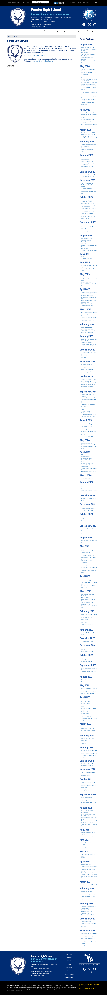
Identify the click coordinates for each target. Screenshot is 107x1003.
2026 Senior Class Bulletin (87, 119)
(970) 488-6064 (45, 24)
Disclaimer (94, 972)
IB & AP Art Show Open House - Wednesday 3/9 (89, 301)
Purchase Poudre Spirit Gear (88, 416)
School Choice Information (87, 651)
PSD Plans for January (86, 921)
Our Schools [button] (27, 3)
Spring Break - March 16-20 (88, 134)
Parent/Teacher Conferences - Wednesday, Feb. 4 (88, 158)
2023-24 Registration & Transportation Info (87, 551)
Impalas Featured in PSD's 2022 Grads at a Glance (89, 689)
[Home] (18, 17)
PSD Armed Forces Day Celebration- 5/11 (87, 603)
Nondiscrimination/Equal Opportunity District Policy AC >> (89, 985)
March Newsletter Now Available (89, 138)
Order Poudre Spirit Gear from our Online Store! (88, 672)
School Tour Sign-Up (86, 381)
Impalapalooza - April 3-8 (87, 594)
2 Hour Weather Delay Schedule (89, 753)
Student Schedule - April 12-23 (88, 873)
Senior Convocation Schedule (88, 445)
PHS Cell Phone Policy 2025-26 (89, 250)
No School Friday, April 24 (87, 113)
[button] (96, 3)
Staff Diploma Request (86, 910)
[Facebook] (83, 25)
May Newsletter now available (88, 106)
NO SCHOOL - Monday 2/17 (88, 331)
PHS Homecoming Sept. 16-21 (88, 414)
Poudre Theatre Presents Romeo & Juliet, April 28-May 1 (89, 701)
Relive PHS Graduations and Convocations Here (88, 70)
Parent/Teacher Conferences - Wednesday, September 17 (88, 231)
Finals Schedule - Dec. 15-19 (88, 176)
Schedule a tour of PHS (86, 775)
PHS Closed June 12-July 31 (88, 554)
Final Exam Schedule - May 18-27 (89, 82)
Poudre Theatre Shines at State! (88, 923)
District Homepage (86, 972)
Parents (72, 3)
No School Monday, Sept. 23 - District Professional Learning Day (88, 399)
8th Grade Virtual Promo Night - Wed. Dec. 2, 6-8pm (89, 934)
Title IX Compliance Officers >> (87, 988)
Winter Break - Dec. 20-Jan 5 (88, 175)
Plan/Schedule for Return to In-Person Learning (88, 907)
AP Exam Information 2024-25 (88, 379)
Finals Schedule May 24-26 (87, 555)
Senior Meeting (84, 466)
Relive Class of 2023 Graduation (89, 549)
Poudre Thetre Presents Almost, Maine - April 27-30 (89, 580)
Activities (36, 31)
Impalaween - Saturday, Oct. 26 (88, 383)
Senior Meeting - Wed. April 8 (88, 126)
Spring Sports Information (87, 148)
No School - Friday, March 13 (88, 136)
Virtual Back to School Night (88, 814)
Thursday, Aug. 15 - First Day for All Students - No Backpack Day (89, 430)
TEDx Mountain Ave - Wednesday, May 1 (86, 455)
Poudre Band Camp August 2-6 (88, 836)
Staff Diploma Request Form (88, 764)
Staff (79, 3)
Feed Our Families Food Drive (88, 368)
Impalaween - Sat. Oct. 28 (87, 522)
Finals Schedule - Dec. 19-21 (88, 641)
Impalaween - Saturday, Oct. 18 (88, 203)
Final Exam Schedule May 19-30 (89, 277)
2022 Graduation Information (88, 707)
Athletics (45, 31)
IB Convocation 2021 (86, 864)
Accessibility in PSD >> (85, 991)
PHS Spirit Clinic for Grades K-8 (88, 411)
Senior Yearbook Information (88, 225)
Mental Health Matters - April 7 (88, 727)
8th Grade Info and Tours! (87, 911)
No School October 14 (86, 661)
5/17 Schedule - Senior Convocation (86, 561)
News (15, 36)
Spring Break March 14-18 (87, 728)
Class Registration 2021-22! (88, 896)
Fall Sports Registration (87, 257)
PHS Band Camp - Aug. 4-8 (87, 258)
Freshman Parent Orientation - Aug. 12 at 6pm (88, 55)
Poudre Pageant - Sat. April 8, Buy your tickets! (88, 596)
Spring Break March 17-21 (87, 320)
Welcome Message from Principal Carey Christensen (88, 423)
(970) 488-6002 (49, 22)
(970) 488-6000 (45, 20)
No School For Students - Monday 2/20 (87, 618)
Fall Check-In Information (87, 436)
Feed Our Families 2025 (87, 183)
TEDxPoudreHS (85, 913)
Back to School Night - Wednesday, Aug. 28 (86, 427)
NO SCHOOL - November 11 (88, 369)
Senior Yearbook (85, 790)
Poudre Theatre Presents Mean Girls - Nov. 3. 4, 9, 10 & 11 (88, 509)
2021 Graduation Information (88, 858)
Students (86, 3)
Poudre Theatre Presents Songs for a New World (89, 867)
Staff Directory (89, 31)
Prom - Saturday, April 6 (87, 478)
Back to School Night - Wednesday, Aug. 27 (86, 239)
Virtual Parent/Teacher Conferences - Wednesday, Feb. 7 (89, 486)
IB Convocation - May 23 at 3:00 (89, 471)
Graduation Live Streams (87, 443)
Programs (64, 31)
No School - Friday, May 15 (87, 91)
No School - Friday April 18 (87, 295)
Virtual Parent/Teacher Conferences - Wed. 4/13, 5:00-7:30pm (89, 718)
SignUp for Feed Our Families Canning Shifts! (88, 658)
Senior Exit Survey (85, 703)
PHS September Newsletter (87, 413)
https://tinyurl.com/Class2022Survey (34, 55)
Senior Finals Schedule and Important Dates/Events (87, 464)
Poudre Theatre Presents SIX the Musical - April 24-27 (89, 293)
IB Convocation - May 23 (87, 282)
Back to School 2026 (86, 52)
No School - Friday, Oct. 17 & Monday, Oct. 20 (88, 217)
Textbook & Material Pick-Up (88, 915)
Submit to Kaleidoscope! (87, 332)
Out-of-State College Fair (87, 403)
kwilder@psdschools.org (43, 61)
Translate (45, 4)
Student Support (76, 31)
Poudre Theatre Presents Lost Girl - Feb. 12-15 (88, 145)
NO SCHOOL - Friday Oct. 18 (88, 384)
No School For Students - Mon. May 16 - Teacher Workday (88, 692)
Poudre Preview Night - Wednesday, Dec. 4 (86, 372)
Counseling (55, 31)
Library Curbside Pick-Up (87, 936)
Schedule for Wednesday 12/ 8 (88, 765)
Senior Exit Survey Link (86, 458)
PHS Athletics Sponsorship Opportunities (87, 163)
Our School (17, 31)
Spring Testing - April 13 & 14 (88, 133)
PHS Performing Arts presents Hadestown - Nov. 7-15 (88, 200)
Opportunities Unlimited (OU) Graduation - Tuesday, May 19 (88, 85)
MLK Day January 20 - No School (89, 346)
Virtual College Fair (86, 801)
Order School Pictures (86, 816)
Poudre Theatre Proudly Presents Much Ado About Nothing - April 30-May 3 (89, 116)
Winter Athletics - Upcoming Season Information (88, 205)
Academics (27, 31)
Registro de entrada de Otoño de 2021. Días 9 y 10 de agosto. (89, 821)
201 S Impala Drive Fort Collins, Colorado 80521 (54, 17)
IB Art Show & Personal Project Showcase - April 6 (88, 712)
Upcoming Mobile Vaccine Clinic (89, 789)
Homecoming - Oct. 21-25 (87, 211)
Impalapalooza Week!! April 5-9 (89, 884)
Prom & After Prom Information (88, 705)
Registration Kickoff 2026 (87, 161)
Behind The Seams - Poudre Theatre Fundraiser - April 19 (88, 304)
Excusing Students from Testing (88, 317)
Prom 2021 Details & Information (89, 874)
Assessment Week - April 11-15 (89, 715)
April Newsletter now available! (89, 124)
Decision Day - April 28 (87, 319)
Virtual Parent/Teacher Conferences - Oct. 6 (86, 798)
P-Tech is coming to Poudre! (88, 895)
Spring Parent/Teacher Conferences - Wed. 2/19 (87, 328)
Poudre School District (14, 3)
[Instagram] (94, 25)
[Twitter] (89, 25)
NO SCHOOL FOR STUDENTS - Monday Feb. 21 (88, 739)
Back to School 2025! (86, 248)
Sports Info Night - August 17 (88, 47)
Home (9, 36)
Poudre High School (46, 9)
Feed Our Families (85, 507)
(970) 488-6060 (39, 27)
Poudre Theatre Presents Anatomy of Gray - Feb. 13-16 (88, 343)
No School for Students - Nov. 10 (89, 517)
